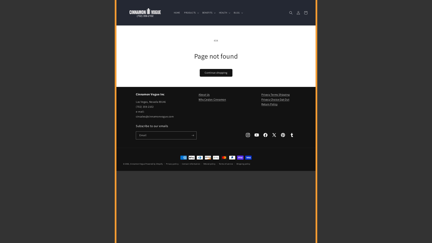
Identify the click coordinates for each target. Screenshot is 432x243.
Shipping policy (243, 164)
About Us (204, 94)
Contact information (191, 164)
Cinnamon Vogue (137, 164)
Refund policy (209, 164)
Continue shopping (216, 72)
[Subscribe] (192, 135)
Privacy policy (172, 164)
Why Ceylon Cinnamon (212, 99)
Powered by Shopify (154, 164)
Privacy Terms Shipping (275, 94)
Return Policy (269, 104)
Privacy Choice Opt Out (275, 99)
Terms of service (226, 164)
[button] (191, 12)
